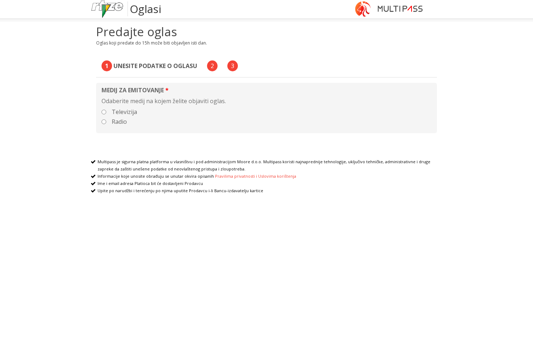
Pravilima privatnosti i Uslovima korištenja (255, 176)
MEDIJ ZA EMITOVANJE (133, 90)
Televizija (123, 111)
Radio (118, 121)
